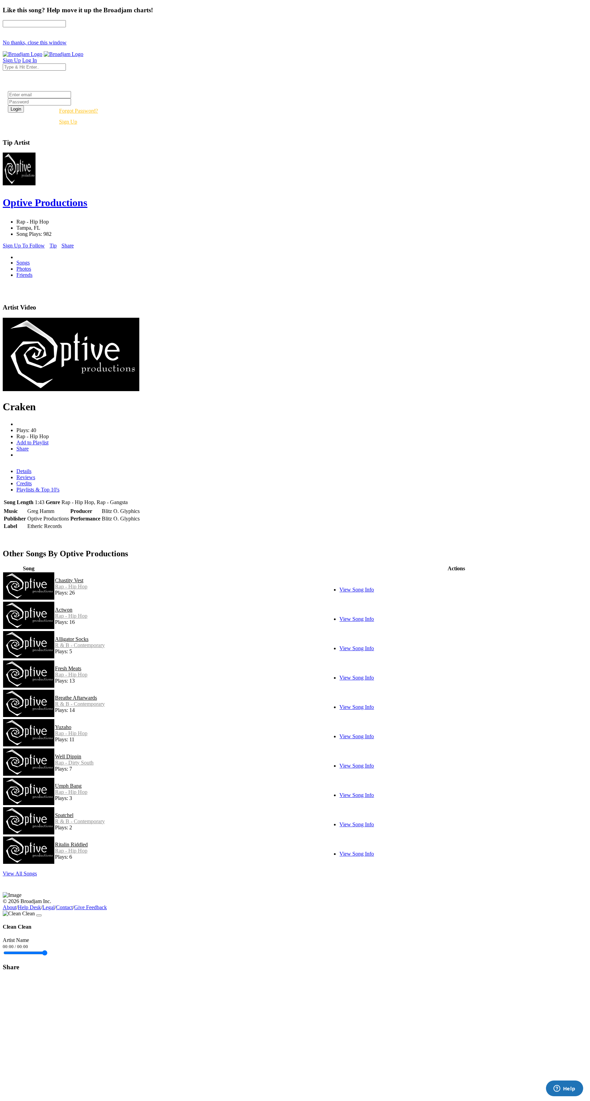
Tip (53, 245)
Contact (64, 907)
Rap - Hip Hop (71, 586)
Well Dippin (68, 756)
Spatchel (64, 815)
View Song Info (356, 589)
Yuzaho (63, 727)
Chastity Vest (69, 580)
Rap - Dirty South (74, 763)
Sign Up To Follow (24, 245)
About (9, 907)
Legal (48, 907)
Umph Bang (68, 786)
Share (67, 245)
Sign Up (68, 122)
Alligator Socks (71, 639)
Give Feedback (90, 907)
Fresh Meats (68, 668)
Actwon (63, 610)
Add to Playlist (32, 442)
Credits (24, 483)
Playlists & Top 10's (37, 489)
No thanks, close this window (35, 42)
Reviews (25, 477)
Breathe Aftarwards (76, 698)
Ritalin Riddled (71, 844)
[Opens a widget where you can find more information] (564, 1089)
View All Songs (20, 873)
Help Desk (29, 907)
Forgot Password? (78, 111)
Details (23, 471)
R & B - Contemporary (80, 645)
